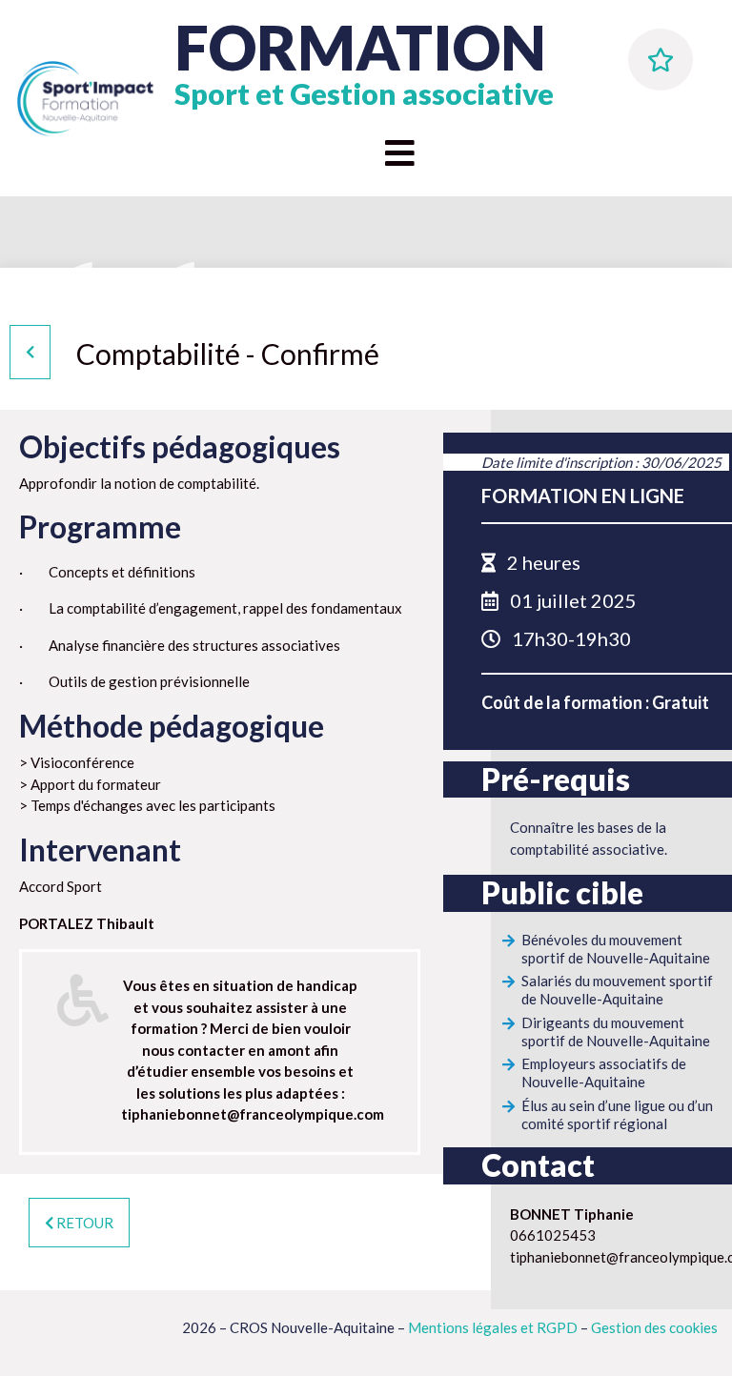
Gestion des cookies (654, 1327)
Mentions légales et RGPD (493, 1327)
